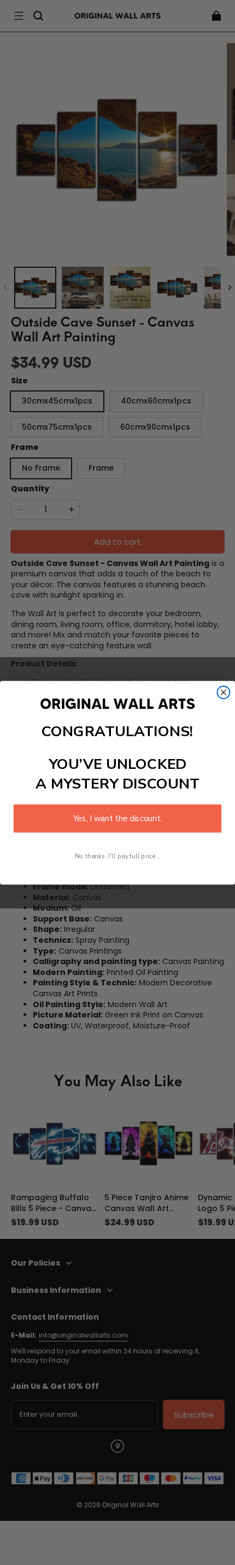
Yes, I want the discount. (117, 818)
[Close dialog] (224, 692)
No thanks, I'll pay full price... (117, 856)
